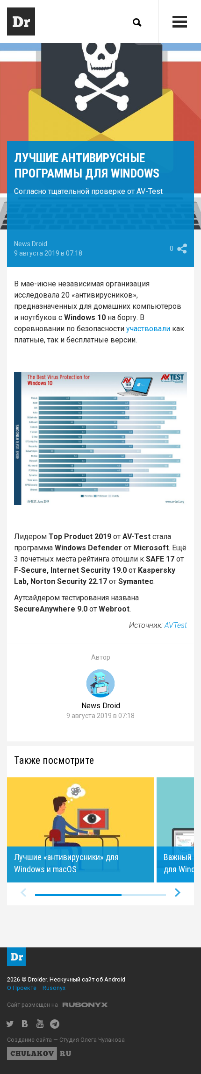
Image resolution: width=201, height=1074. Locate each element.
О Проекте (21, 987)
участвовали (148, 328)
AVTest (176, 625)
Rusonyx (54, 987)
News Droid (30, 244)
